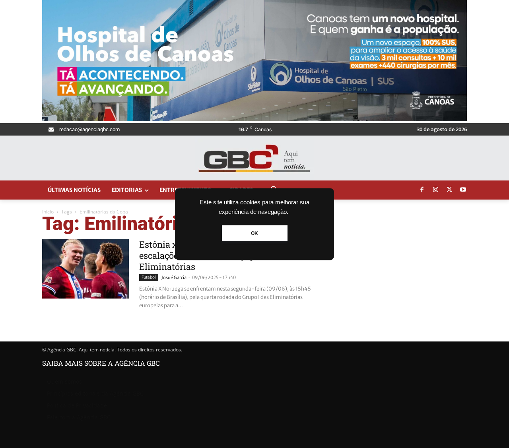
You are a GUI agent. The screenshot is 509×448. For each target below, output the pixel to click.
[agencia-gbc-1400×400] (254, 119)
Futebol (149, 277)
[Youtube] (463, 190)
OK (254, 233)
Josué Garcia (174, 277)
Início (48, 211)
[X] (449, 190)
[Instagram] (436, 190)
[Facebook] (422, 190)
